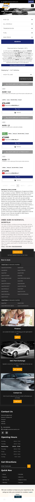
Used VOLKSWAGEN (23, 294)
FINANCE (18, 112)
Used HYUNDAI (5, 275)
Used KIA (20, 275)
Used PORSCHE (22, 286)
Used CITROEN (21, 270)
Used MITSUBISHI (5, 283)
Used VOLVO (4, 296)
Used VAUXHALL (5, 294)
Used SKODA (4, 291)
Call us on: (11, 247)
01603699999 (6, 427)
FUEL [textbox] (5, 33)
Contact (17, 401)
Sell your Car (5, 479)
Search (17, 41)
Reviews (20, 482)
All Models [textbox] (7, 24)
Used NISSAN (21, 283)
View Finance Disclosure (17, 65)
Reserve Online (22, 479)
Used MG (3, 281)
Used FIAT (3, 273)
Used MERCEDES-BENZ (24, 278)
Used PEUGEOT (5, 286)
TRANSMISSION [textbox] (8, 28)
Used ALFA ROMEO (6, 267)
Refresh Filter (26, 79)
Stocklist (20, 474)
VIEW (18, 109)
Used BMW (4, 270)
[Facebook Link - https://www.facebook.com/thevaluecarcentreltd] (2, 432)
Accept (18, 497)
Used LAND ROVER (6, 278)
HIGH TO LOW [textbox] (8, 74)
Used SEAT (20, 288)
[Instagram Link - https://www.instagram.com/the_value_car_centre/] (6, 432)
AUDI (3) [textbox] (6, 19)
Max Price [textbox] (7, 37)
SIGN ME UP (17, 252)
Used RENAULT (5, 288)
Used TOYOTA (21, 291)
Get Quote (17, 369)
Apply (17, 337)
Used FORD (21, 273)
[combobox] (17, 19)
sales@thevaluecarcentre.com (10, 1)
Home (4, 474)
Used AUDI (20, 267)
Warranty (4, 482)
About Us (20, 477)
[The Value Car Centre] (5, 5)
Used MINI (20, 281)
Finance (4, 477)
